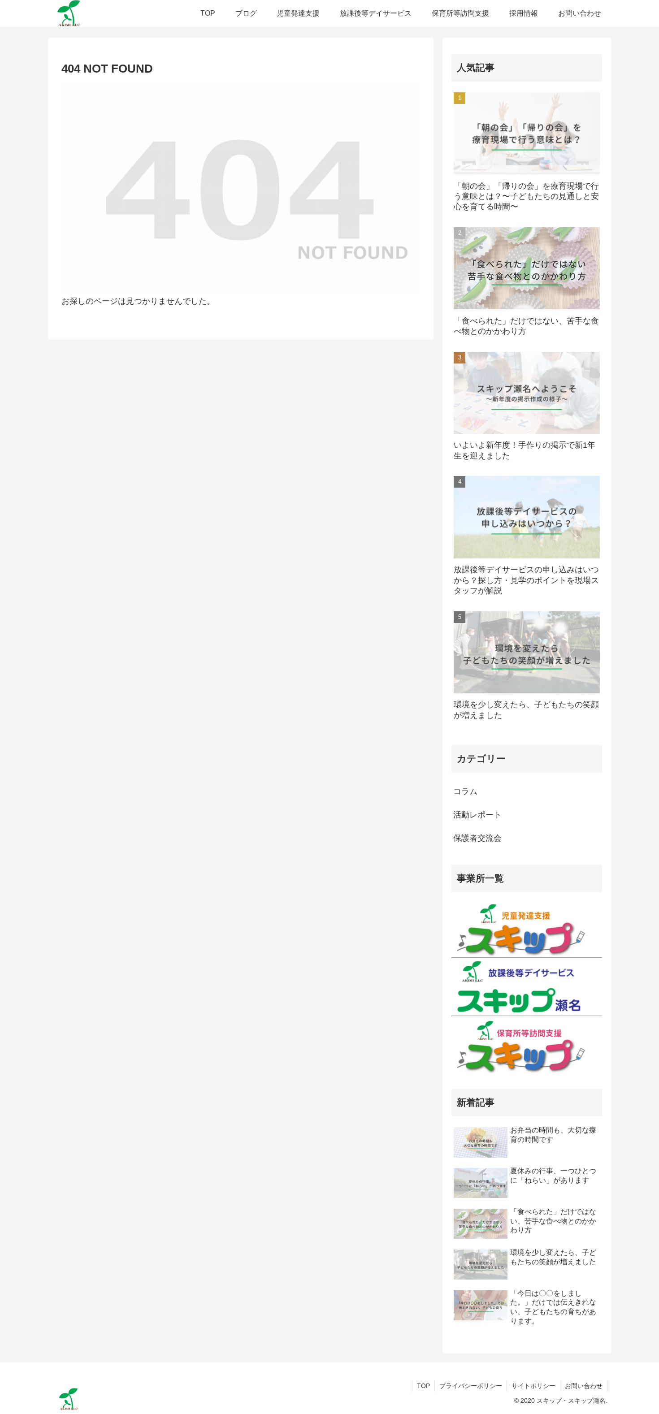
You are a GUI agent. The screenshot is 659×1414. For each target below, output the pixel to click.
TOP (423, 1385)
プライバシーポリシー (470, 1385)
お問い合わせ (584, 1385)
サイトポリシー (533, 1385)
